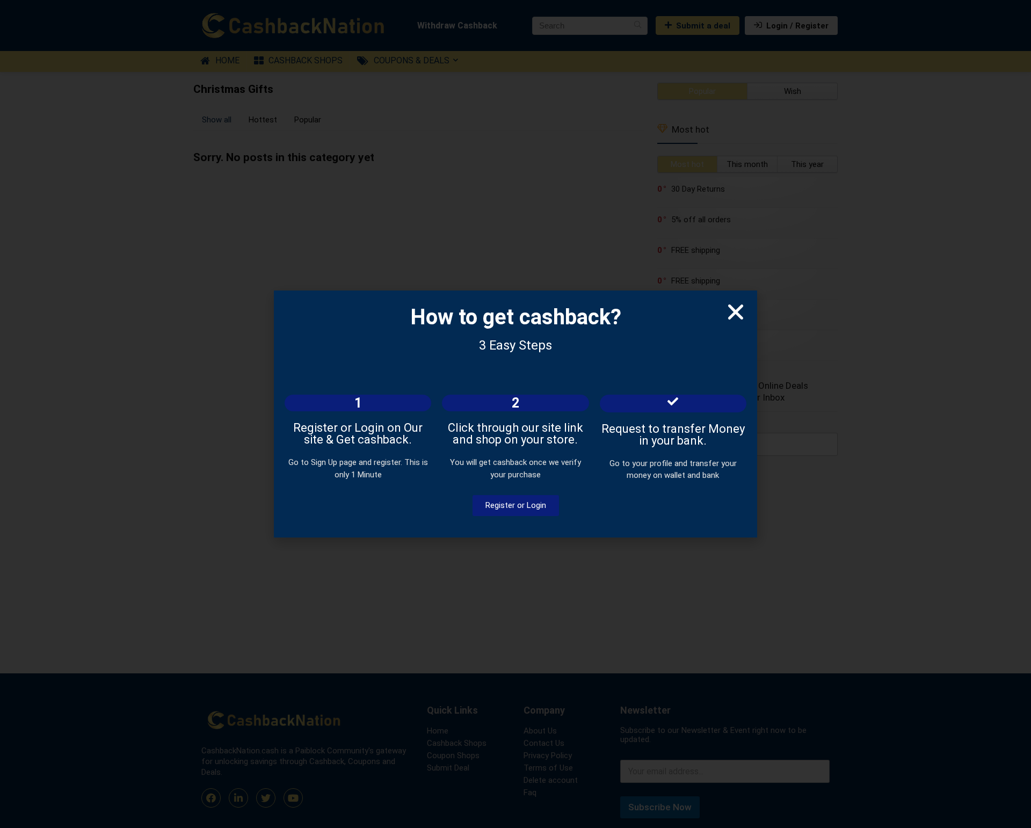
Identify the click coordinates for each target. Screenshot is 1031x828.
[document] (515, 414)
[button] (735, 312)
